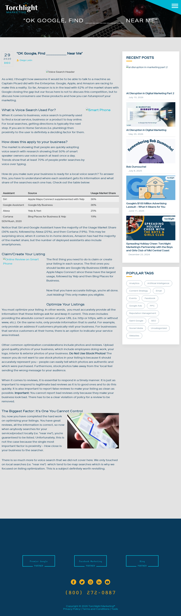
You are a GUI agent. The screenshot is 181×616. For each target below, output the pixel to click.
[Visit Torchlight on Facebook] (73, 582)
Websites (134, 335)
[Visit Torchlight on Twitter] (82, 582)
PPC (152, 305)
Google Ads (135, 305)
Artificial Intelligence (158, 283)
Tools (114, 608)
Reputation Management (142, 313)
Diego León (26, 60)
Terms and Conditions (95, 608)
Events (133, 298)
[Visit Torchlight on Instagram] (90, 582)
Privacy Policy (71, 608)
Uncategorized (159, 328)
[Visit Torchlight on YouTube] (107, 582)
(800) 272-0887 (90, 592)
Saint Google (136, 320)
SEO (153, 320)
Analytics (134, 283)
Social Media (136, 328)
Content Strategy (138, 291)
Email (159, 291)
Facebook (150, 298)
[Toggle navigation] (163, 7)
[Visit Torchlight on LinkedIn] (99, 582)
